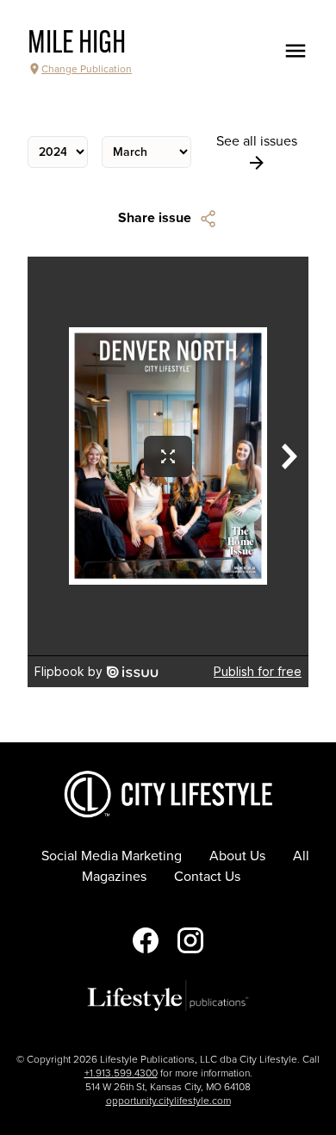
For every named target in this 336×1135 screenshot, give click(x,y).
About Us (237, 856)
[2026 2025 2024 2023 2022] (58, 152)
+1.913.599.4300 (121, 1073)
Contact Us (207, 876)
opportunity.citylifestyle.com (168, 1101)
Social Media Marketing (111, 856)
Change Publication (86, 69)
